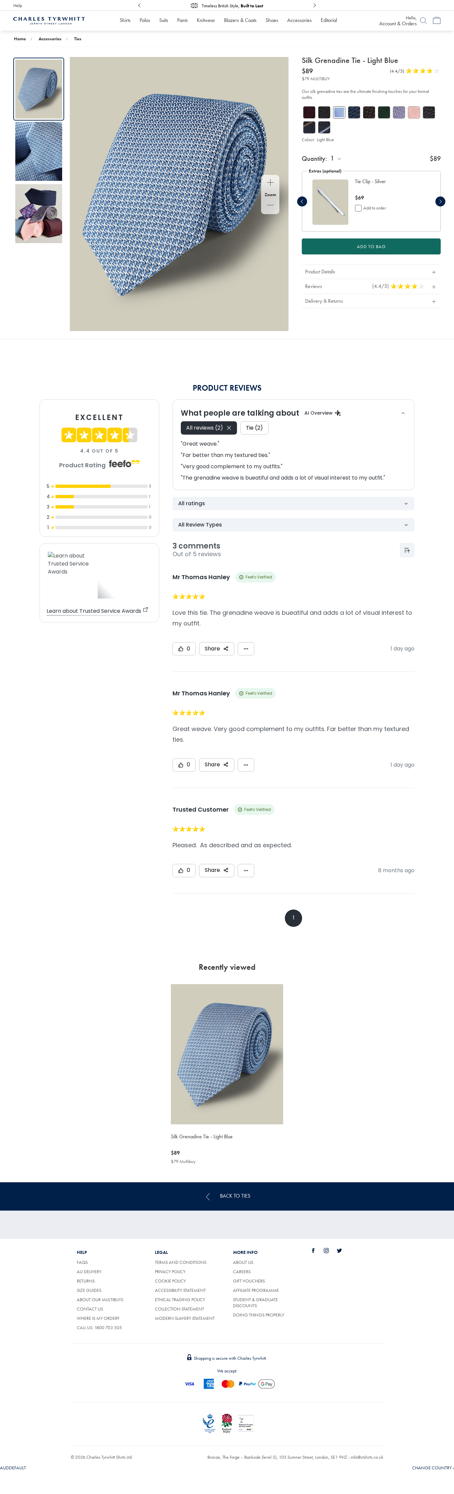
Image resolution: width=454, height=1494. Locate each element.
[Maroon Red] (309, 112)
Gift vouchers (249, 1281)
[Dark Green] (384, 112)
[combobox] (336, 158)
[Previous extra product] (302, 201)
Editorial (329, 20)
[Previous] (139, 5)
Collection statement (179, 1309)
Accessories (299, 20)
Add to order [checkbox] (374, 208)
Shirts (125, 20)
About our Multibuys (100, 1300)
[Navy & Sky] (324, 127)
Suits (163, 20)
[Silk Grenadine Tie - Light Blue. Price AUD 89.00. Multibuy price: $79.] (227, 1054)
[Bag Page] (436, 20)
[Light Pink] (413, 112)
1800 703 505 (108, 1327)
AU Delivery (89, 1272)
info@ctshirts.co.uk (367, 1457)
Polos (145, 20)
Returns (86, 1281)
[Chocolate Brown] (369, 112)
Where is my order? (98, 1318)
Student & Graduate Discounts (255, 1302)
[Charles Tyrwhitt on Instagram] (330, 1251)
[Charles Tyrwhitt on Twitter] (343, 1251)
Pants (182, 20)
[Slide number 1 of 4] (330, 202)
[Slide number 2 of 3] (39, 151)
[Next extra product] (440, 201)
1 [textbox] (332, 158)
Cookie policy (170, 1281)
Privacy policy (170, 1272)
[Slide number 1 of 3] (39, 89)
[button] (389, 185)
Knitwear (206, 20)
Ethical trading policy (180, 1300)
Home (20, 39)
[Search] (423, 20)
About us (243, 1262)
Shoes (272, 20)
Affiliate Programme (256, 1290)
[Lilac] (399, 112)
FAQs (82, 1262)
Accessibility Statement (180, 1290)
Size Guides (89, 1290)
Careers (242, 1272)
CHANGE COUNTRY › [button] (433, 1468)
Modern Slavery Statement (185, 1318)
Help (17, 5)
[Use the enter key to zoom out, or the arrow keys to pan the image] (270, 205)
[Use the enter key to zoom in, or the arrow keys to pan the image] (270, 183)
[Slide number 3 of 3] (39, 214)
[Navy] (428, 112)
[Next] (314, 5)
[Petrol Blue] (354, 112)
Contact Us (90, 1309)
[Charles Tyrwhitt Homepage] (49, 20)
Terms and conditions (180, 1262)
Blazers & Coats (240, 20)
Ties (77, 39)
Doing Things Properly (258, 1315)
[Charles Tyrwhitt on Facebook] (317, 1251)
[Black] (324, 112)
